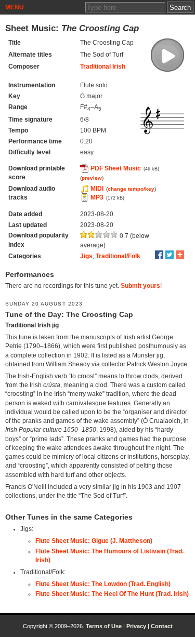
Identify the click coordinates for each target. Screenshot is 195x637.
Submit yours (140, 286)
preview (92, 178)
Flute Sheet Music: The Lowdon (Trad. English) (103, 584)
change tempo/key (131, 189)
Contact (162, 626)
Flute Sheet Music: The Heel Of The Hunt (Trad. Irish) (112, 594)
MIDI (96, 188)
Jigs (86, 256)
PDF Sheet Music (115, 168)
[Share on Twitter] (169, 254)
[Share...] (180, 254)
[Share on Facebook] (159, 254)
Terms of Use (104, 626)
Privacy (136, 626)
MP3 (96, 197)
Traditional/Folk (118, 256)
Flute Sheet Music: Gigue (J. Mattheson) (93, 541)
